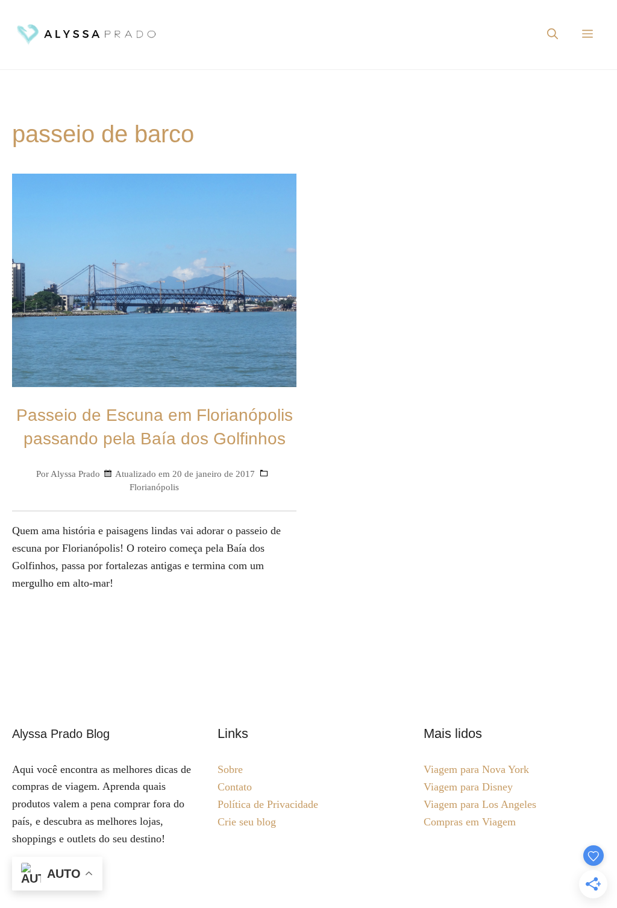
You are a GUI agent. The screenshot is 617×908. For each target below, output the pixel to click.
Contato (235, 787)
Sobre (230, 769)
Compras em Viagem (470, 822)
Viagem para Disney (468, 787)
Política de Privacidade (268, 804)
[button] (552, 34)
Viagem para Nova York (476, 769)
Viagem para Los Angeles (480, 804)
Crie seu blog (247, 822)
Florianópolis (154, 487)
